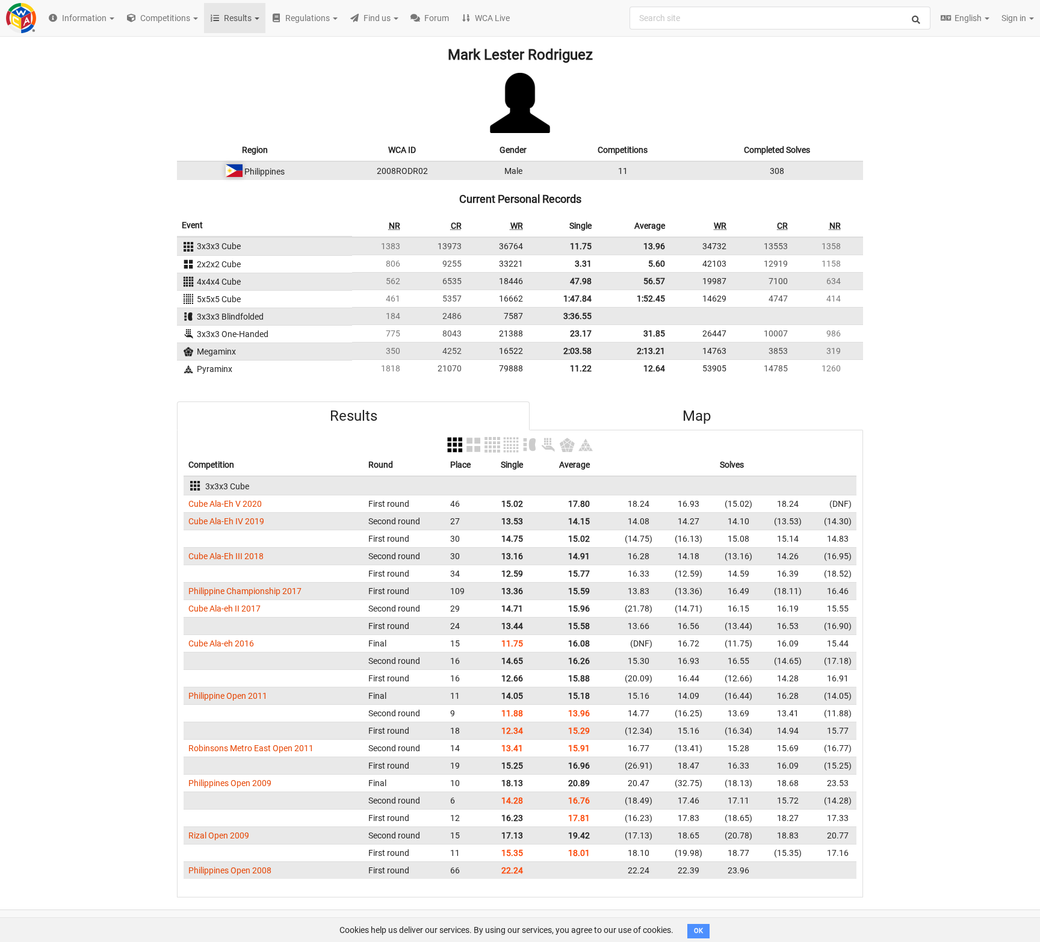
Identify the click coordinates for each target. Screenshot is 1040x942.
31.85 (654, 333)
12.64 (654, 368)
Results (353, 415)
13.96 (654, 246)
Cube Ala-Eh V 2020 (225, 504)
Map (696, 415)
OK (698, 931)
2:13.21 (651, 351)
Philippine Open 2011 (227, 696)
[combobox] (780, 18)
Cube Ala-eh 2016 (221, 643)
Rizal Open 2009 (218, 835)
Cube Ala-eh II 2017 (224, 608)
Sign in (1014, 18)
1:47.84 (577, 298)
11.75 (581, 246)
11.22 (581, 368)
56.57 (654, 281)
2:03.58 (577, 351)
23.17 (581, 333)
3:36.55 (577, 316)
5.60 (656, 263)
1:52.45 (651, 298)
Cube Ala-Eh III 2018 (226, 556)
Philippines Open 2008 (229, 870)
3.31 (583, 263)
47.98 (581, 281)
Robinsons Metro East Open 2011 (251, 748)
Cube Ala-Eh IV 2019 (226, 521)
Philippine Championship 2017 (245, 591)
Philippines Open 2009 (229, 783)
